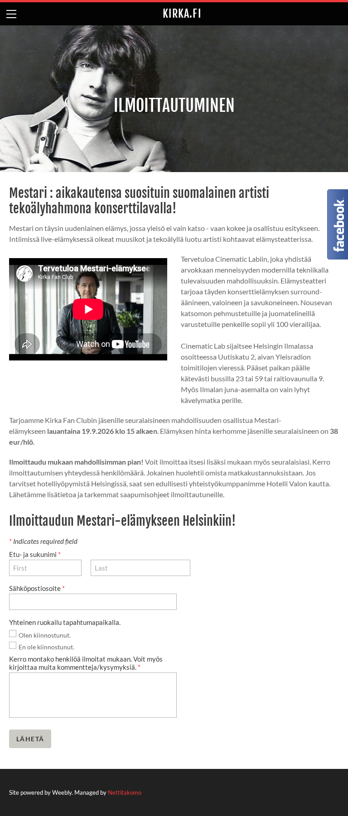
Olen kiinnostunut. (45, 635)
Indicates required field (43, 541)
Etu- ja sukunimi (35, 554)
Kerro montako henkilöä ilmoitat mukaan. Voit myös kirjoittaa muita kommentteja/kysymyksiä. (86, 663)
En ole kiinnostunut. (46, 647)
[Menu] (11, 14)
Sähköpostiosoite (37, 588)
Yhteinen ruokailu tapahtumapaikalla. (65, 622)
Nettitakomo (124, 792)
